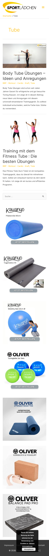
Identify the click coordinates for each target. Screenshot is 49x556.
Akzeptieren (28, 549)
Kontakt (41, 545)
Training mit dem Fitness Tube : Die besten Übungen (20, 156)
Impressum (9, 545)
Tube (32, 83)
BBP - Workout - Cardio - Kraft (16, 83)
